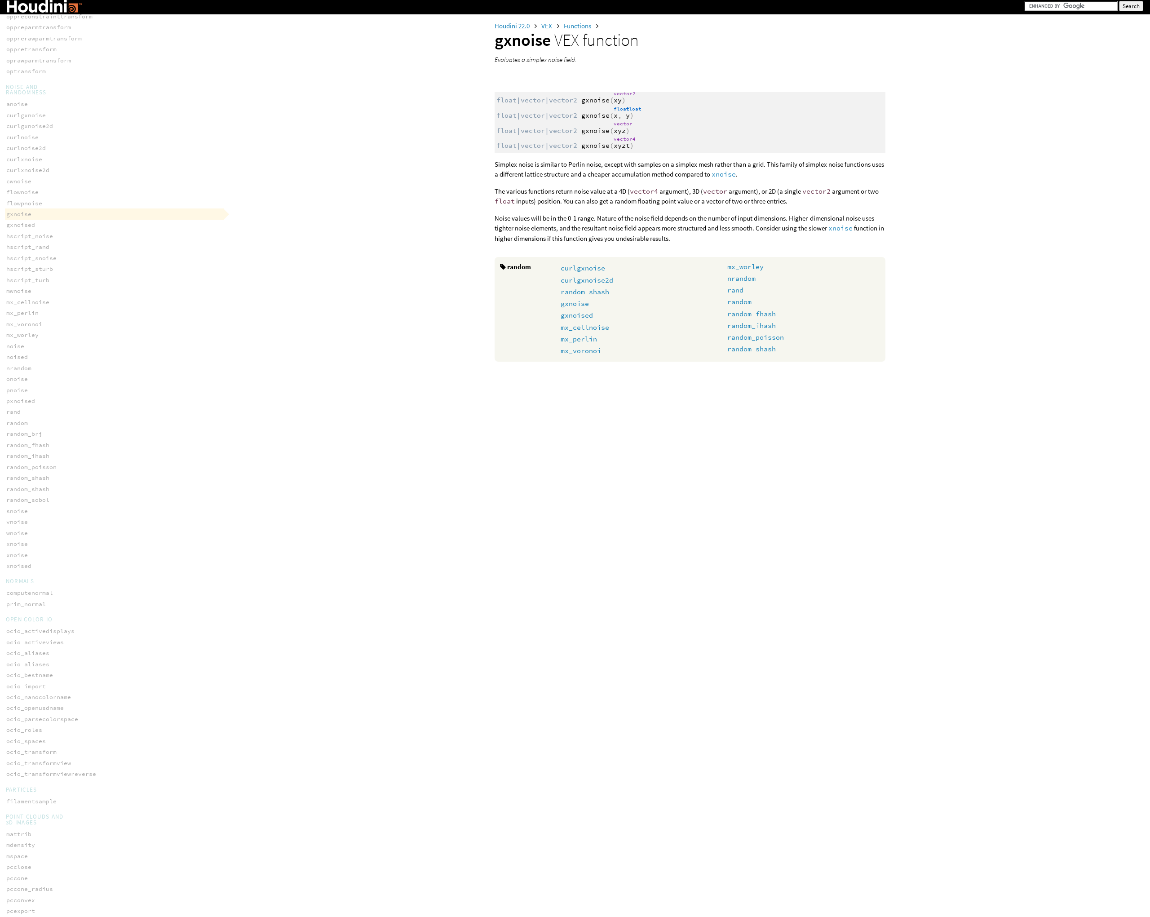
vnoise (17, 522)
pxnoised (20, 401)
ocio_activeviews (35, 642)
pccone (17, 878)
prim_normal (26, 604)
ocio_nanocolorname (38, 697)
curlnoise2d (26, 148)
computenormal (29, 593)
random (739, 301)
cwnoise (18, 181)
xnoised (18, 566)
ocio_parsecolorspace (42, 719)
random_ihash (751, 325)
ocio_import (26, 686)
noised (17, 357)
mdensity (20, 845)
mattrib (18, 834)
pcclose (18, 867)
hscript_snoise (31, 258)
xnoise (724, 174)
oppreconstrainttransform (49, 16)
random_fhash (751, 314)
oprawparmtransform (38, 60)
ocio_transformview (38, 763)
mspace (17, 856)
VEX (547, 26)
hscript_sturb (29, 269)
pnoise (17, 390)
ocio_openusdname (35, 708)
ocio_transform (31, 752)
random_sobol (27, 500)
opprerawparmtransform (44, 38)
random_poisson (755, 337)
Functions (578, 26)
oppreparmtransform (38, 27)
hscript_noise (29, 236)
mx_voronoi (581, 350)
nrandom (741, 278)
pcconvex (20, 900)
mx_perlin (579, 339)
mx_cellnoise (585, 327)
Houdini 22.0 (513, 26)
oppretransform (31, 49)
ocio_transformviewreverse (51, 774)
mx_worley (745, 266)
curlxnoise (24, 159)
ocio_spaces (26, 741)
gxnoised (577, 315)
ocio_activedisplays (40, 631)
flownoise (22, 192)
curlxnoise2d (27, 170)
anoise (17, 104)
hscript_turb (27, 280)
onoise (17, 379)
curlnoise (22, 137)
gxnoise (575, 303)
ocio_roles (24, 730)
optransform (26, 71)
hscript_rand (27, 247)
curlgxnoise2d (587, 280)
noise (15, 346)
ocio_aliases (27, 653)
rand (735, 290)
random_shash (585, 292)
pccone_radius (29, 889)
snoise (17, 511)
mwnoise (18, 291)
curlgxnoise (583, 268)
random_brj (24, 434)
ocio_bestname (29, 675)
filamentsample (31, 801)
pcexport (20, 911)
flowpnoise (24, 203)
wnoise (17, 533)
